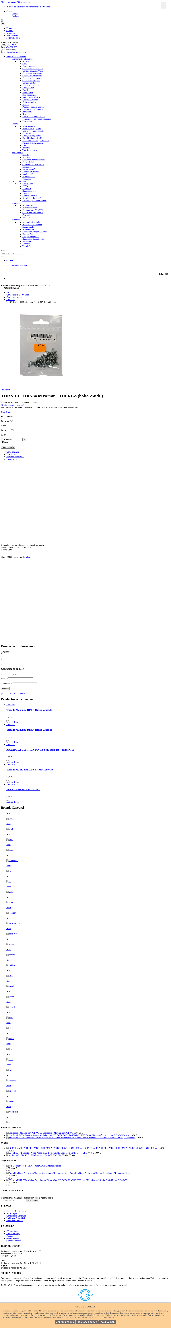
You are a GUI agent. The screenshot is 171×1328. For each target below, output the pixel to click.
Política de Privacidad (15, 1218)
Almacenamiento (29, 208)
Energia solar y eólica (31, 136)
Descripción (11, 454)
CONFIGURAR (108, 1322)
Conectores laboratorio (32, 78)
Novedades (11, 33)
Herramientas (17, 152)
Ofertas (9, 30)
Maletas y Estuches (30, 172)
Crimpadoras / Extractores (33, 164)
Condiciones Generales (16, 1216)
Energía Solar (28, 88)
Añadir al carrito (8, 447)
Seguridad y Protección (32, 198)
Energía (15, 124)
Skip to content (23, 2)
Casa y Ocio (27, 184)
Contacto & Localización (17, 1211)
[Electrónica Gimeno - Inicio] (2, 21)
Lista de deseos (7, 412)
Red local (26, 217)
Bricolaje (26, 157)
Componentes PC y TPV (33, 210)
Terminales (27, 121)
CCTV (25, 186)
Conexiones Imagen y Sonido (34, 232)
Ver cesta (15, 265)
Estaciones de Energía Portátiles (35, 140)
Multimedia (16, 220)
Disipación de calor (30, 85)
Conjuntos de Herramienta (33, 160)
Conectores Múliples (31, 80)
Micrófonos (27, 241)
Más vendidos (12, 35)
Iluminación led (29, 191)
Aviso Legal (11, 1213)
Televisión (26, 246)
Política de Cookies (14, 1220)
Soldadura (26, 179)
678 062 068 (11, 47)
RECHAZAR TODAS (87, 1322)
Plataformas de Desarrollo (33, 109)
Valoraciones (11, 459)
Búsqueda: (5, 250)
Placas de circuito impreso (33, 107)
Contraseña (6, 683)
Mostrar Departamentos (16, 56)
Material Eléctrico (29, 196)
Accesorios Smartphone (32, 222)
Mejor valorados (13, 38)
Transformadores (29, 150)
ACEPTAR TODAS (65, 1322)
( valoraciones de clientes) (12, 405)
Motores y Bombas (30, 100)
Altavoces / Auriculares (32, 224)
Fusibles (25, 90)
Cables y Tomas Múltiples (33, 131)
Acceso (15, 14)
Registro (15, 16)
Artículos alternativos (15, 457)
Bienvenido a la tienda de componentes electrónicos (28, 7)
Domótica (26, 188)
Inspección (27, 167)
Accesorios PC (28, 205)
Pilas (24, 145)
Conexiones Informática (32, 212)
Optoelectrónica (29, 102)
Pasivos (25, 104)
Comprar (23, 265)
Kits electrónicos (29, 95)
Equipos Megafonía (30, 236)
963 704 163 (12, 45)
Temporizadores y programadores (36, 119)
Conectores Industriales (32, 73)
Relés (24, 114)
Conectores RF (28, 83)
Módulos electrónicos (31, 97)
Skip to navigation (8, 2)
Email (4, 679)
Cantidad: (8, 439)
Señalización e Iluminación (33, 116)
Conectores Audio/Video (32, 71)
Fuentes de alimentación (32, 143)
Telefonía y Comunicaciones (34, 200)
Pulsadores (27, 112)
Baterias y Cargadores (31, 128)
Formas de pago (13, 1233)
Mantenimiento (28, 176)
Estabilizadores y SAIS (32, 138)
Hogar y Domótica (20, 181)
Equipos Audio (28, 234)
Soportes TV (27, 244)
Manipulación (28, 174)
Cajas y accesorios (30, 66)
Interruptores (27, 92)
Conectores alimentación (32, 68)
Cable (24, 64)
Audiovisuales (28, 227)
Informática (16, 203)
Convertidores (28, 133)
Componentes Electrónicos (23, 59)
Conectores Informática (32, 76)
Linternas (26, 193)
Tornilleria (5, 389)
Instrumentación (29, 169)
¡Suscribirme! (32, 1200)
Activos (25, 61)
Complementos (12, 452)
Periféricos (26, 215)
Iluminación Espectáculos (33, 239)
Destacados (11, 28)
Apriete (25, 155)
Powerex (26, 148)
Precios (9, 1236)
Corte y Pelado (28, 162)
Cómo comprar (12, 1231)
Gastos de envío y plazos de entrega (14, 1239)
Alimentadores (28, 126)
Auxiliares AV (28, 229)
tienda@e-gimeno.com (16, 52)
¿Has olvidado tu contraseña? (13, 693)
